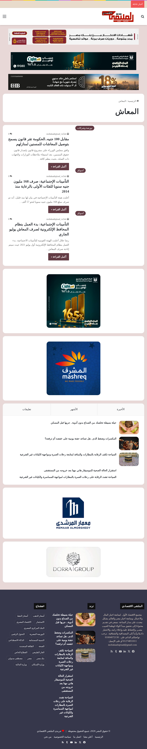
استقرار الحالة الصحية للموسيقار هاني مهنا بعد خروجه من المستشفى (80, 470)
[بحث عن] (142, 18)
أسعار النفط (22, 616)
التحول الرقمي (18, 634)
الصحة (41, 646)
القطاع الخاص (21, 652)
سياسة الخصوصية (62, 736)
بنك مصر (40, 658)
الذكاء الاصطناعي (16, 640)
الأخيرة (121, 409)
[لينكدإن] (124, 651)
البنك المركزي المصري (34, 628)
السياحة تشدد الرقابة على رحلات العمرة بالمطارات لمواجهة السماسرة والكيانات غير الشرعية (68, 477)
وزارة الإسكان (38, 664)
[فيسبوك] (133, 651)
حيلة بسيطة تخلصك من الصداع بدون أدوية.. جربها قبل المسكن (83, 422)
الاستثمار (40, 622)
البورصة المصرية (37, 634)
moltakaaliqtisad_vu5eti (56, 134)
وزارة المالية (21, 664)
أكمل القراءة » (58, 166)
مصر (29, 658)
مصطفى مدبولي (15, 658)
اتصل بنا (77, 736)
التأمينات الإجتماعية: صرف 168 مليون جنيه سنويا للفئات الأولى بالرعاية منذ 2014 (41, 186)
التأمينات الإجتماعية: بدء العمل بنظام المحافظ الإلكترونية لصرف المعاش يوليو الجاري (39, 229)
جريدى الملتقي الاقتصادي (49, 731)
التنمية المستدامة (36, 640)
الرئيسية (132, 101)
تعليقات (26, 409)
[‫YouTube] (120, 651)
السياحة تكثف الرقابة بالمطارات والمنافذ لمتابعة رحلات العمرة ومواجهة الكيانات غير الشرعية (68, 454)
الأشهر (74, 409)
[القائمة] (4, 18)
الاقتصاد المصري (23, 622)
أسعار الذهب (38, 616)
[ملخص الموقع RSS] (112, 651)
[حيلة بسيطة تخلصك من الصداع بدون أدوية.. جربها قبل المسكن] (129, 427)
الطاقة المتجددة (27, 646)
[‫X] (129, 651)
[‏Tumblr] (116, 651)
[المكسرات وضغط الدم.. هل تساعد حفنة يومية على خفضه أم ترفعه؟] (129, 443)
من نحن (47, 736)
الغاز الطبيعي (38, 652)
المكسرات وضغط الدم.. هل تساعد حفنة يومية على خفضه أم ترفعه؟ (80, 438)
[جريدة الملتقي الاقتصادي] (118, 16)
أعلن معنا (88, 736)
